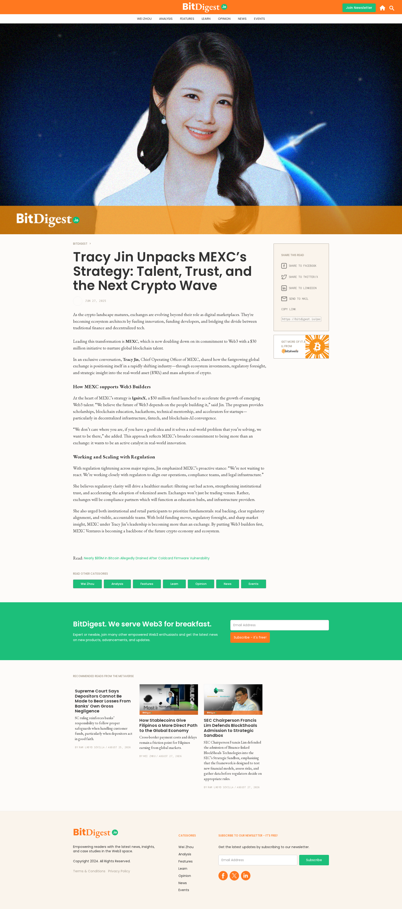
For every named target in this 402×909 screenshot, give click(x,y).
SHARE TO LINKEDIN (302, 288)
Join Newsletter (359, 7)
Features (147, 584)
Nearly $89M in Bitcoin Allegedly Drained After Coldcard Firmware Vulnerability (147, 558)
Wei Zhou (87, 584)
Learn (174, 584)
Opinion (201, 584)
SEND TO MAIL (298, 298)
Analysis (117, 584)
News (227, 584)
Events (253, 584)
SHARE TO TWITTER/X (303, 277)
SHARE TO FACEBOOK (302, 265)
